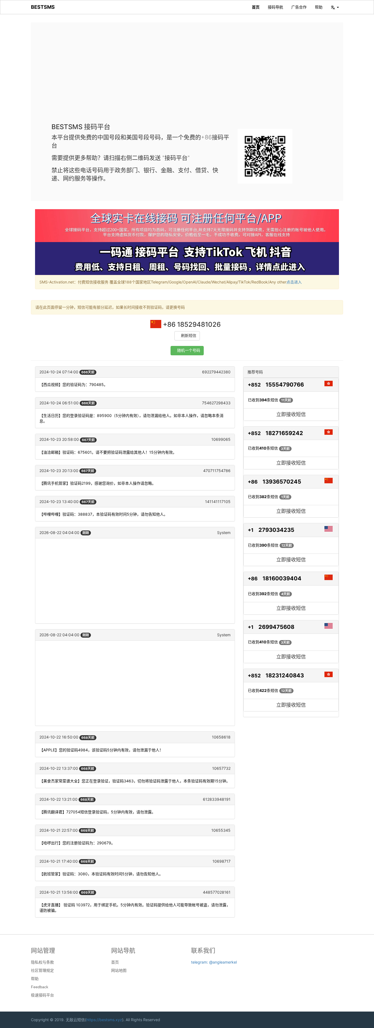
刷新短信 (188, 336)
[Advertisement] (187, 76)
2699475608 (276, 627)
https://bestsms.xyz (104, 1019)
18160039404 (282, 578)
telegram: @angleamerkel (214, 962)
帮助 (319, 7)
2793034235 (276, 530)
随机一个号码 (188, 350)
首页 (256, 7)
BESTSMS (43, 7)
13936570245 (282, 481)
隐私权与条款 (42, 962)
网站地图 (118, 970)
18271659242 (284, 433)
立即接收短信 (291, 414)
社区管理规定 (42, 970)
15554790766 (285, 384)
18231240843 (285, 675)
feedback (39, 987)
